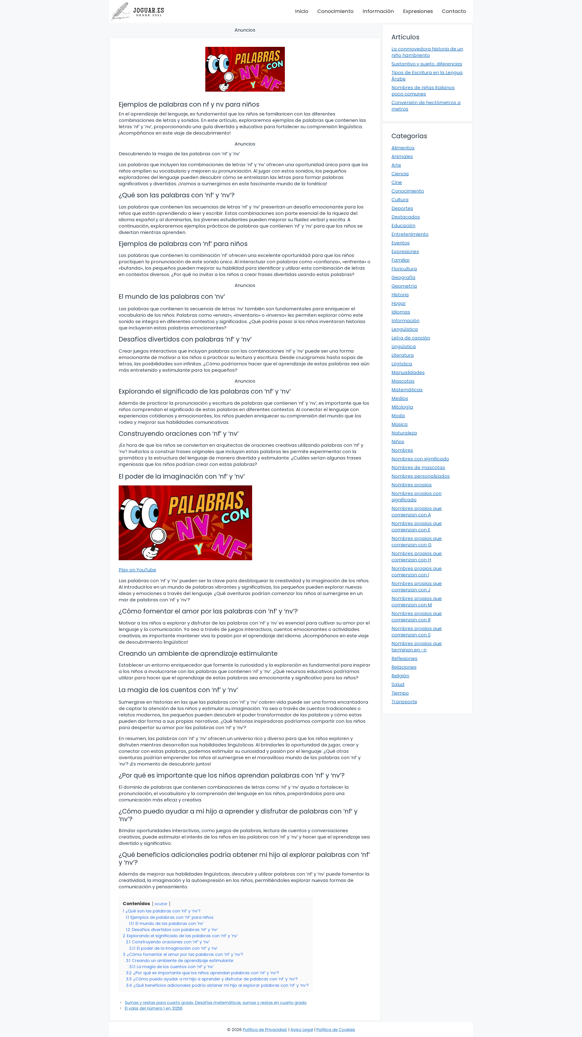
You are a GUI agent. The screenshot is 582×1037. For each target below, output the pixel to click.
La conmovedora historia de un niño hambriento (427, 52)
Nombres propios (411, 485)
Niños (397, 441)
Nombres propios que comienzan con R (416, 616)
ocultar (161, 903)
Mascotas (402, 381)
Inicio (301, 11)
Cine (396, 182)
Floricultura (404, 269)
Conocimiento (335, 11)
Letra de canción (410, 338)
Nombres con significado (420, 459)
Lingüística (403, 346)
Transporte (404, 701)
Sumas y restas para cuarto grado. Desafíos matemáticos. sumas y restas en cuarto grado (215, 1002)
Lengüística (404, 329)
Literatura (402, 355)
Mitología (402, 407)
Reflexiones (404, 658)
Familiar (400, 260)
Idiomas (400, 312)
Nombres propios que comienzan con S (416, 631)
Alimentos (402, 148)
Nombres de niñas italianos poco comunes (423, 90)
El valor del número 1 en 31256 (154, 1008)
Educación (403, 225)
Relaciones (403, 667)
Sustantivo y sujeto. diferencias (426, 64)
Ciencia (400, 174)
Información (378, 11)
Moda (398, 415)
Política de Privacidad (264, 1029)
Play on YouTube (137, 570)
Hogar (398, 303)
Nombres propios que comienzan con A (416, 511)
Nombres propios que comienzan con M (416, 601)
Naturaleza (404, 433)
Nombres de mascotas (418, 467)
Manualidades (408, 372)
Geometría (404, 286)
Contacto (454, 11)
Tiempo (400, 693)
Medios (399, 398)
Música (399, 424)
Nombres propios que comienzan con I (416, 571)
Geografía (403, 277)
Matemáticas (407, 390)
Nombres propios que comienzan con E (416, 526)
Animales (402, 156)
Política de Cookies (335, 1029)
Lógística (401, 364)
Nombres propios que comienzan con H (416, 556)
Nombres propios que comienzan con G (416, 541)
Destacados (405, 217)
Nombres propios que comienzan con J (416, 586)
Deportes (402, 208)
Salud (397, 684)
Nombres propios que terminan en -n (416, 646)
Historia (400, 294)
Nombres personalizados (420, 476)
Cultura (400, 199)
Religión (400, 676)
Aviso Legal (302, 1029)
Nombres (402, 450)
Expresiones (418, 11)
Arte (396, 165)
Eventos (400, 243)
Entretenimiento (410, 234)
